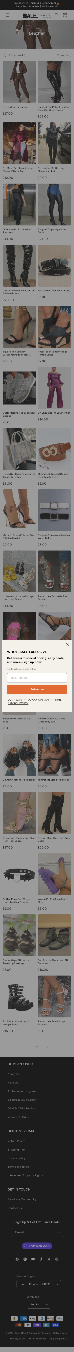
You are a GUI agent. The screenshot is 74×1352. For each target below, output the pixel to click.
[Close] (67, 644)
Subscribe (37, 689)
